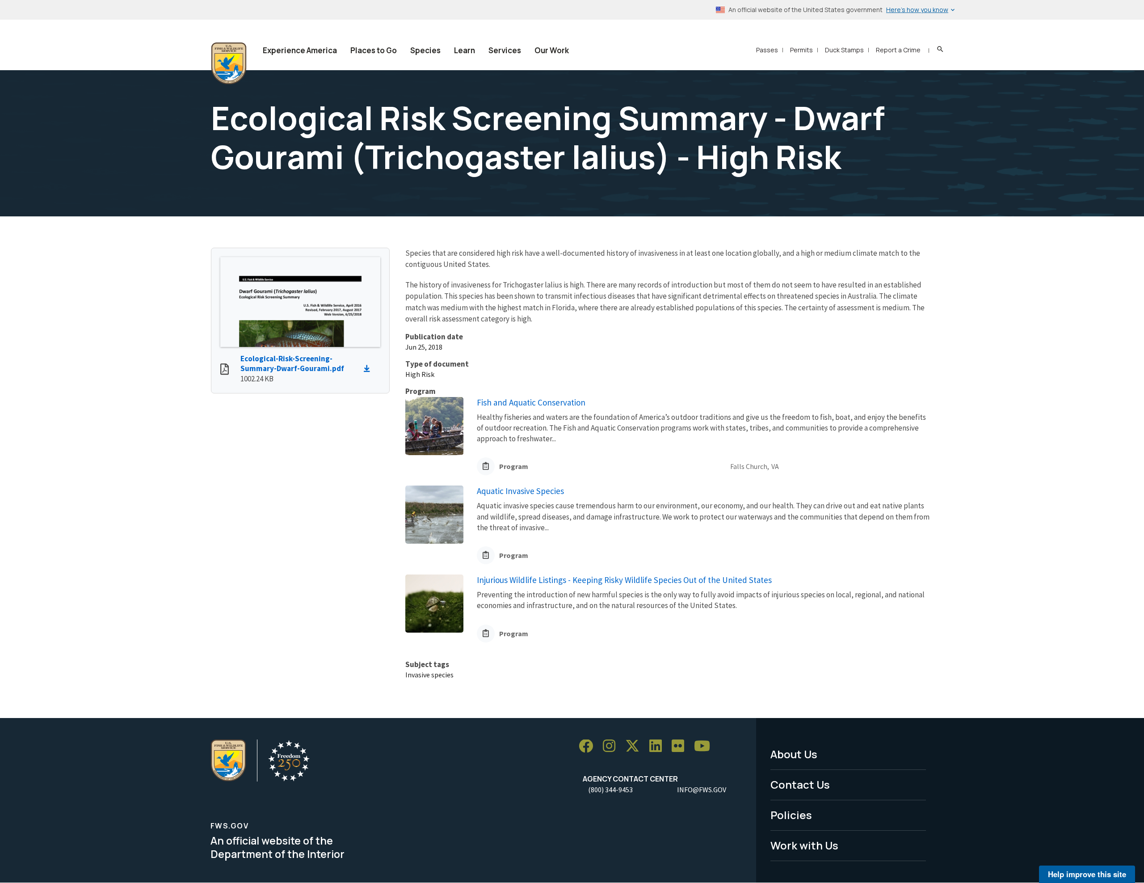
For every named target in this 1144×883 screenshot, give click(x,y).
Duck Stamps (844, 50)
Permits (801, 50)
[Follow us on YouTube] (705, 746)
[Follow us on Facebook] (589, 746)
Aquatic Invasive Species (520, 491)
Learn (464, 50)
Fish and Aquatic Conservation (531, 402)
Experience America (300, 50)
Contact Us (800, 784)
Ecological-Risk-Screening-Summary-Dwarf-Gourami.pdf (292, 364)
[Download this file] (369, 369)
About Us (793, 754)
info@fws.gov (701, 789)
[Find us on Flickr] (681, 746)
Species (425, 50)
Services (504, 50)
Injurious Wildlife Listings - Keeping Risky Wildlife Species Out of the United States (624, 580)
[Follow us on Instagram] (612, 746)
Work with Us (804, 845)
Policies (791, 814)
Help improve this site (1087, 874)
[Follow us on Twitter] (635, 746)
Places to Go (373, 50)
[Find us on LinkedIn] (658, 746)
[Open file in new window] (224, 370)
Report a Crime (898, 50)
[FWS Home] (229, 63)
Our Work (551, 50)
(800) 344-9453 (610, 789)
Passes (767, 50)
